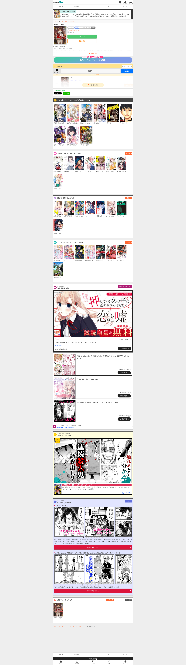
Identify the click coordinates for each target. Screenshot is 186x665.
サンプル (82, 36)
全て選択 (56, 72)
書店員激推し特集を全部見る (68, 426)
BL (109, 6)
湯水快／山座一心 (74, 30)
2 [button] (86, 537)
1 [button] (83, 537)
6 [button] (97, 537)
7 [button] (99, 537)
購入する (127, 70)
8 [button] (102, 537)
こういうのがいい (60, 505)
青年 (61, 21)
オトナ (125, 6)
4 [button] (91, 537)
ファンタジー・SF (69, 21)
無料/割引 (77, 6)
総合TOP (61, 6)
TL (93, 6)
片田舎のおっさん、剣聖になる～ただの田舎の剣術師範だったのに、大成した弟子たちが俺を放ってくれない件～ (88, 553)
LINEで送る (66, 93)
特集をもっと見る (124, 286)
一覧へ (128, 153)
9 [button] (103, 585)
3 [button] (88, 537)
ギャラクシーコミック (60, 626)
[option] (68, 522)
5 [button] (94, 537)
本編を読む (82, 41)
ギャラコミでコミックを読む (94, 60)
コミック (56, 21)
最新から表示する (127, 66)
